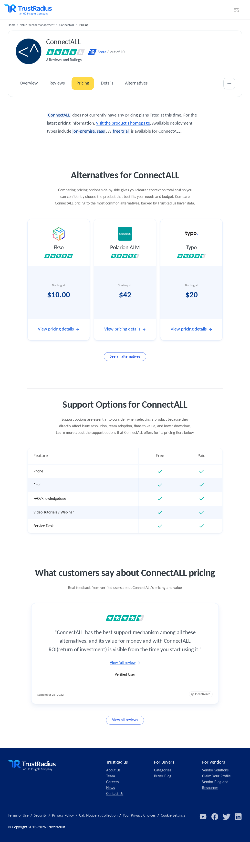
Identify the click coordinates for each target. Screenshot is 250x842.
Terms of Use (18, 816)
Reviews (57, 83)
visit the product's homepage (123, 123)
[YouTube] (203, 817)
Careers (112, 782)
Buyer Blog (162, 776)
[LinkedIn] (238, 817)
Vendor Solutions (215, 770)
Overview (29, 83)
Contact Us (114, 794)
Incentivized (202, 694)
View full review (122, 663)
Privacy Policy (63, 816)
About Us (113, 770)
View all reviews (125, 720)
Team (110, 776)
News (110, 788)
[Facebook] (215, 817)
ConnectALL (66, 25)
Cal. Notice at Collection (98, 816)
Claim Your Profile (216, 776)
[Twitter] (226, 817)
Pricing (82, 83)
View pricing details (56, 329)
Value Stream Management (37, 25)
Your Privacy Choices (139, 816)
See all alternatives (125, 357)
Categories (162, 770)
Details (107, 83)
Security (40, 816)
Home (11, 25)
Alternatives (136, 83)
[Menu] (236, 10)
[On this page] (229, 83)
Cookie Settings (173, 816)
